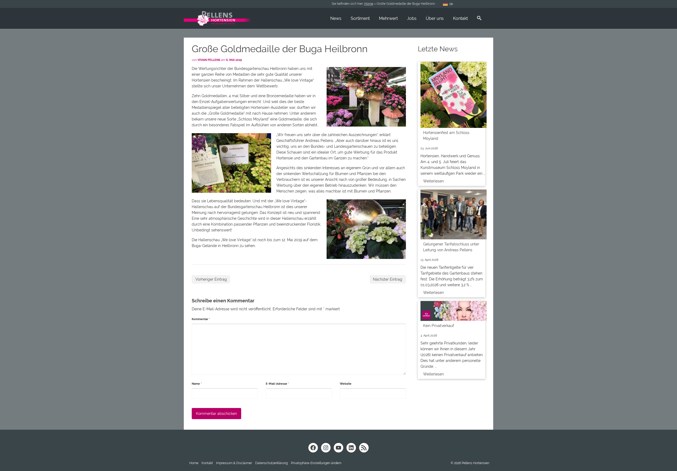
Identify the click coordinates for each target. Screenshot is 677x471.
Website (345, 383)
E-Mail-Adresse (277, 383)
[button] (316, 463)
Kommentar (201, 319)
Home (368, 4)
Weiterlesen (433, 181)
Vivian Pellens (209, 60)
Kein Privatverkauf (438, 326)
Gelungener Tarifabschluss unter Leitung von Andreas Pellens (451, 247)
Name (197, 383)
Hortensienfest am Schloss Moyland (446, 136)
